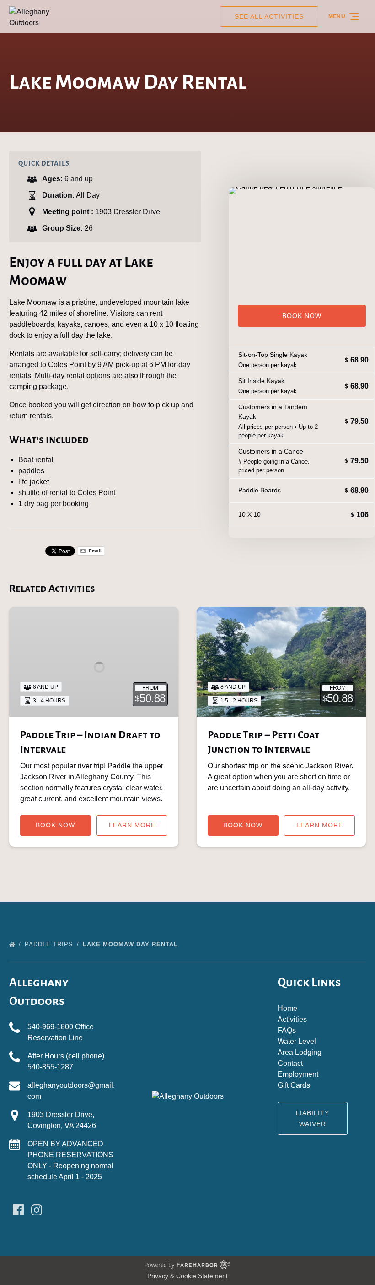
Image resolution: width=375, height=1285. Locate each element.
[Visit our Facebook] (18, 1209)
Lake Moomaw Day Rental (131, 944)
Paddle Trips (50, 944)
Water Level (297, 1041)
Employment (298, 1074)
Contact (290, 1063)
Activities (292, 1019)
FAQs (287, 1030)
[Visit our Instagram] (36, 1209)
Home (287, 1008)
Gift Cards (294, 1085)
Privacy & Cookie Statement (187, 1276)
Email (94, 550)
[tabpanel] (302, 236)
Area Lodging (299, 1052)
